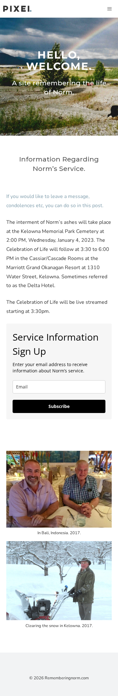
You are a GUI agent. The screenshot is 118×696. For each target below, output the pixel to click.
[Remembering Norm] (17, 9)
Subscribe (59, 406)
